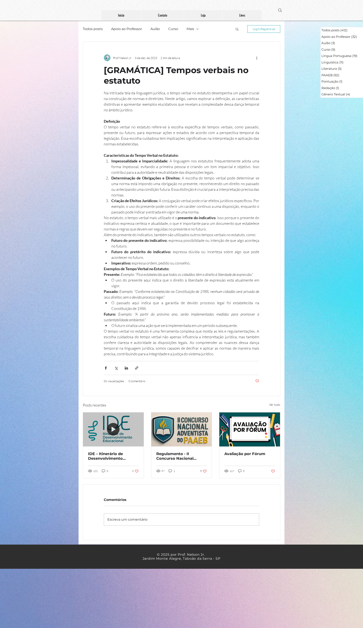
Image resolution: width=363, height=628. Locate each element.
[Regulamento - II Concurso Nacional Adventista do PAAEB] (181, 429)
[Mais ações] (256, 57)
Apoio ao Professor (126, 29)
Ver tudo (274, 404)
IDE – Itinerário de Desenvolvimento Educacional (105, 456)
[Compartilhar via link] (137, 368)
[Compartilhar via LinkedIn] (126, 368)
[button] (237, 29)
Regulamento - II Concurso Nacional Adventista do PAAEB (177, 456)
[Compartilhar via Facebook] (106, 368)
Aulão (155, 29)
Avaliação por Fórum (244, 454)
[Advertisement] (126, 598)
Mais (190, 29)
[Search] (280, 10)
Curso (173, 29)
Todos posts (93, 29)
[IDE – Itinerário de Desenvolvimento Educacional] (113, 429)
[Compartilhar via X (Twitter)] (116, 368)
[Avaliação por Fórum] (249, 429)
